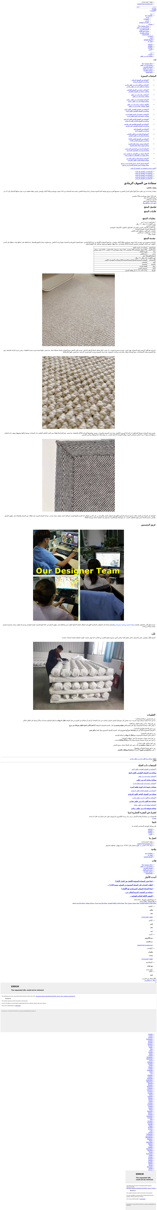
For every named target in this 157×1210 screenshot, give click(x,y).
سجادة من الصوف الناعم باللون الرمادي (137, 121)
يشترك (154, 818)
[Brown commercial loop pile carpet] (144, 798)
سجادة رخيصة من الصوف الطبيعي (138, 91)
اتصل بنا (150, 41)
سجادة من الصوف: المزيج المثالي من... (139, 892)
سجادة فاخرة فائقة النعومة (148, 903)
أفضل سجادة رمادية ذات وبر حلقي (138, 106)
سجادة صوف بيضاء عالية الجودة (139, 145)
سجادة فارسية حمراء (101, 903)
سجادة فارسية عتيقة (79, 903)
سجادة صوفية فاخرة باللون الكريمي (138, 160)
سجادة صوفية (90, 903)
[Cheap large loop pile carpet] (144, 783)
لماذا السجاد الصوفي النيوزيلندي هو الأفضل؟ (137, 889)
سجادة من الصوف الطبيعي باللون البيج (137, 111)
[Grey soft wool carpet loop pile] (143, 790)
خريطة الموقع (152, 901)
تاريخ (147, 17)
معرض (147, 20)
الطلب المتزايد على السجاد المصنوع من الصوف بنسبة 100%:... (130, 885)
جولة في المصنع (144, 22)
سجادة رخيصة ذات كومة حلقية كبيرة (138, 116)
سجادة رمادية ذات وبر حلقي (140, 96)
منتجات (150, 24)
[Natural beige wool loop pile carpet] (144, 769)
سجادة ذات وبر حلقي (142, 27)
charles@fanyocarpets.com (145, 4)
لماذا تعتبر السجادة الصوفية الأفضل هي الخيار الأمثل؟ (134, 881)
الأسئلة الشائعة (148, 39)
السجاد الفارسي (144, 29)
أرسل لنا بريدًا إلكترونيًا (149, 203)
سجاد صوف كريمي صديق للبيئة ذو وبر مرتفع (135, 165)
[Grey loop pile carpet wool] (145, 805)
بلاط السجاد (145, 34)
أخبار (151, 38)
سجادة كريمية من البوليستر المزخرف (138, 150)
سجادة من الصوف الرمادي (141, 81)
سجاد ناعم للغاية (144, 31)
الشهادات (146, 19)
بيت (151, 14)
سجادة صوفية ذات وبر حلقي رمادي (138, 101)
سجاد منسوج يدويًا (143, 26)
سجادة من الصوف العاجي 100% (139, 140)
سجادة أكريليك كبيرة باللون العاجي (138, 135)
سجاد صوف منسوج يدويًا (132, 903)
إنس (151, 931)
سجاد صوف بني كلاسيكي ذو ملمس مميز (137, 155)
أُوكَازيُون (150, 36)
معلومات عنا (149, 15)
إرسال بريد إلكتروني (150, 980)
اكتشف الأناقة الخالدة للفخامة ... (141, 896)
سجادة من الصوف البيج (142, 131)
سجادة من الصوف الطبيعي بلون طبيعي (137, 126)
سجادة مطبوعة (144, 33)
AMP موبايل (143, 901)
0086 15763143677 (147, 917)
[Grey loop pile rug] (147, 776)
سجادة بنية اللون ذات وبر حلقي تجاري (138, 86)
